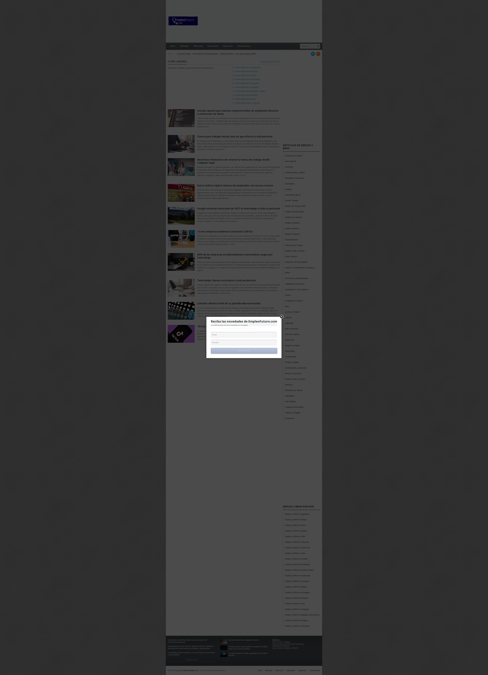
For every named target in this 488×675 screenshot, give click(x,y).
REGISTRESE (244, 350)
